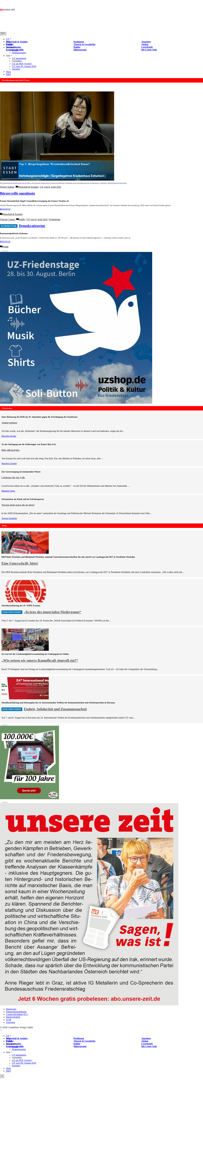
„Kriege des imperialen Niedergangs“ (52, 612)
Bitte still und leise (10, 450)
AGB (8, 1019)
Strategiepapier (19, 52)
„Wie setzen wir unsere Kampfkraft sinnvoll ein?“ (39, 660)
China (15, 50)
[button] (1, 1030)
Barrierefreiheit (13, 1017)
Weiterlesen (5, 210)
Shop (8, 71)
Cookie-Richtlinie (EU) (17, 1014)
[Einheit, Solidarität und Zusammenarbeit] (25, 698)
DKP (8, 74)
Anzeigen (10, 1022)
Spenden (16, 69)
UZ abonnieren (19, 58)
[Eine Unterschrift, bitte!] (25, 553)
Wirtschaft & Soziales (28, 187)
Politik (22, 219)
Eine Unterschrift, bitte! (19, 563)
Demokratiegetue (32, 226)
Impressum (11, 1009)
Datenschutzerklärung (16, 1011)
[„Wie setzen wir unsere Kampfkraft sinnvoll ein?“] (25, 650)
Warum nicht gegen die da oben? (18, 505)
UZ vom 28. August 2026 (24, 66)
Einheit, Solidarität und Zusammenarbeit (55, 709)
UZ (7, 39)
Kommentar (54, 219)
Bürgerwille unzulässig (17, 193)
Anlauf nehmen (9, 422)
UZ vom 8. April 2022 (50, 187)
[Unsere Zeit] (38, 30)
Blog (8, 41)
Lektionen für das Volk (13, 477)
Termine (10, 44)
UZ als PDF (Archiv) (22, 63)
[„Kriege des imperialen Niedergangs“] (25, 601)
